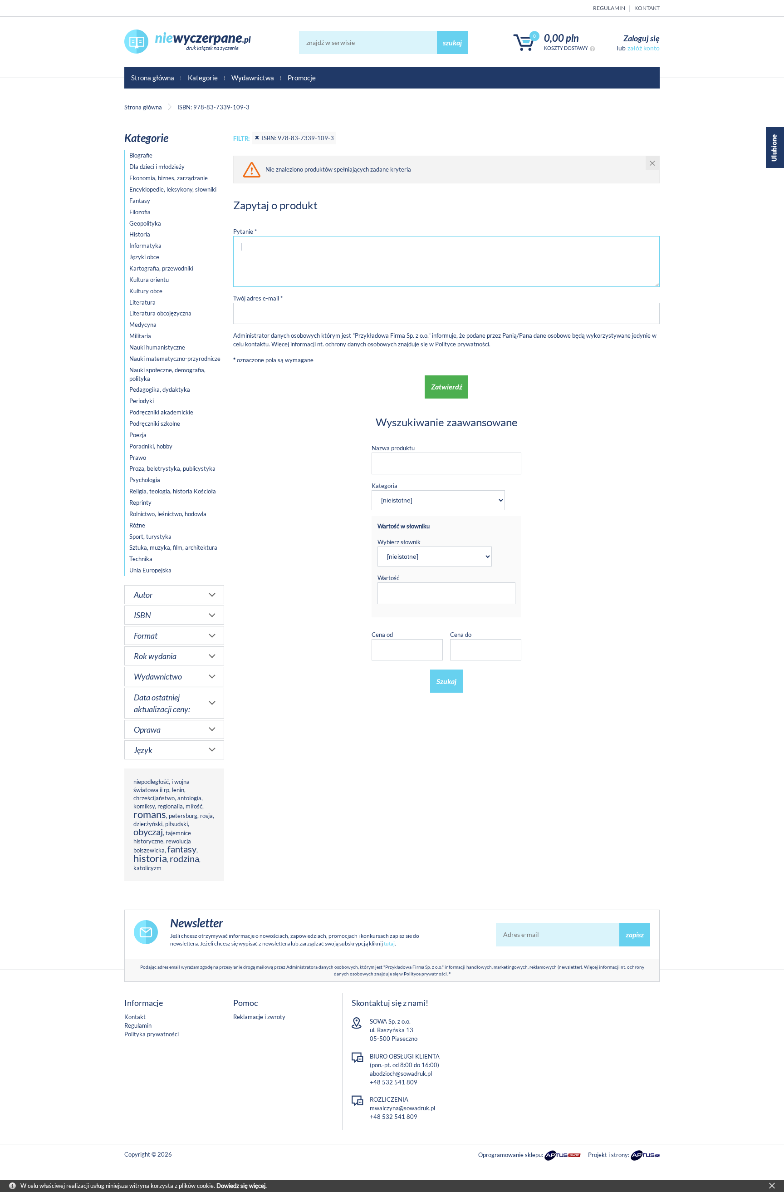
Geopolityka (145, 223)
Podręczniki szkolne (154, 423)
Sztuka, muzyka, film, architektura (173, 547)
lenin (178, 789)
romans (149, 814)
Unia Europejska (150, 570)
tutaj (389, 943)
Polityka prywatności (151, 1034)
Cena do (460, 634)
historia (150, 858)
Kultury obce (145, 291)
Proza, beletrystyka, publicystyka (172, 468)
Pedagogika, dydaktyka (159, 389)
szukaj (452, 42)
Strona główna (152, 78)
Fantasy (139, 200)
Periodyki (141, 400)
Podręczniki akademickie (161, 412)
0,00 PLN (561, 38)
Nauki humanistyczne (157, 347)
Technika (140, 558)
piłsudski (176, 824)
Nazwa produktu (393, 448)
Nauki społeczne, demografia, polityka (167, 374)
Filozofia (140, 212)
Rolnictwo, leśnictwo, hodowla (167, 513)
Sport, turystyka (150, 536)
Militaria (140, 336)
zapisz (635, 934)
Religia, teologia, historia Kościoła (172, 491)
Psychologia (144, 479)
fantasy (181, 849)
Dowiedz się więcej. (241, 1185)
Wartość (388, 577)
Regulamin (609, 8)
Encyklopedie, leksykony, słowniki (172, 189)
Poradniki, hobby (150, 446)
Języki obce (144, 257)
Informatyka (145, 245)
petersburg (183, 815)
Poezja (138, 434)
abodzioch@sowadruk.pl (401, 1073)
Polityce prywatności (462, 344)
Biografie (140, 155)
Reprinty (140, 502)
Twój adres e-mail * (258, 298)
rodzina (184, 858)
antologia (189, 798)
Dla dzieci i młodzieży (157, 166)
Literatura (142, 302)
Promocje (302, 78)
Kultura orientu (149, 279)
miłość (194, 806)
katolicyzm (147, 868)
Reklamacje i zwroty (259, 1016)
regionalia (170, 806)
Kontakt (647, 8)
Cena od (382, 634)
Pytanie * (245, 231)
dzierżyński (147, 824)
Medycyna (143, 324)
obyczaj (148, 832)
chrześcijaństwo (154, 798)
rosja (206, 815)
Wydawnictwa (252, 78)
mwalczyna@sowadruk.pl (402, 1108)
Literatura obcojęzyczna (160, 313)
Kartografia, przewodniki (161, 268)
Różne (137, 525)
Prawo (137, 457)
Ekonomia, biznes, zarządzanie (168, 178)
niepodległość (151, 781)
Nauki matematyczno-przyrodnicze (174, 358)
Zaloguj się (641, 38)
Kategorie (203, 78)
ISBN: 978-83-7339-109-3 (298, 138)
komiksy (144, 806)
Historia (139, 234)
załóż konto (643, 48)
